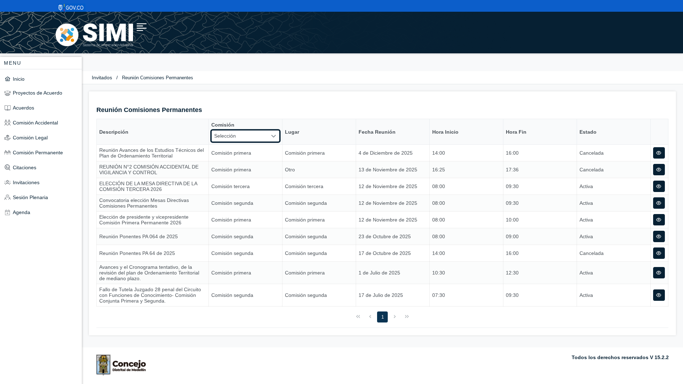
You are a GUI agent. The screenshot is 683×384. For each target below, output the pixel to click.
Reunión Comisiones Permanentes (157, 77)
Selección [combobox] (225, 136)
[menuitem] (41, 78)
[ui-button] (659, 153)
